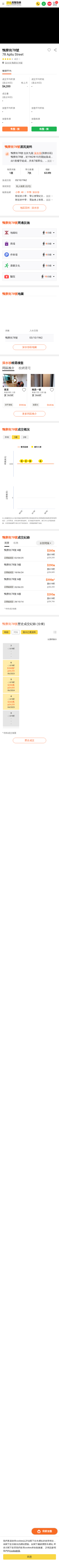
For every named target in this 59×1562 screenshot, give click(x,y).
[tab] (8, 368)
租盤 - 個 (44, 129)
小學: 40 (19, 192)
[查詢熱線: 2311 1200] (38, 4)
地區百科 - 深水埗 (29, 207)
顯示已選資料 (29, 632)
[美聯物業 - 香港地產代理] (14, 3)
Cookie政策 (15, 1551)
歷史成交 (29, 740)
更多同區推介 (29, 413)
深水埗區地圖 (29, 347)
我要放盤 (47, 1531)
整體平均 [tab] (6, 71)
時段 (6, 632)
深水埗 (37, 153)
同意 (29, 1556)
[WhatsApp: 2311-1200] (44, 4)
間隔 (16, 632)
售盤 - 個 (15, 129)
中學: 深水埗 (33, 192)
